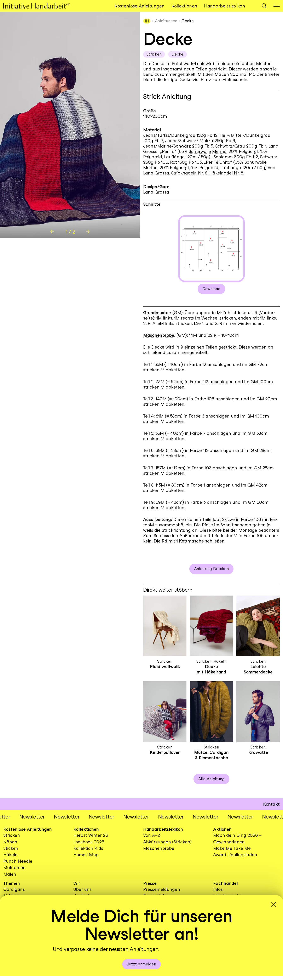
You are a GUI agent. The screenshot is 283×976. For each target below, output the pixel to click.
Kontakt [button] (271, 804)
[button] (264, 5)
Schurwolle (200, 151)
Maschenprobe (158, 335)
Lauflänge (174, 156)
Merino (219, 151)
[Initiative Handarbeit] (40, 6)
